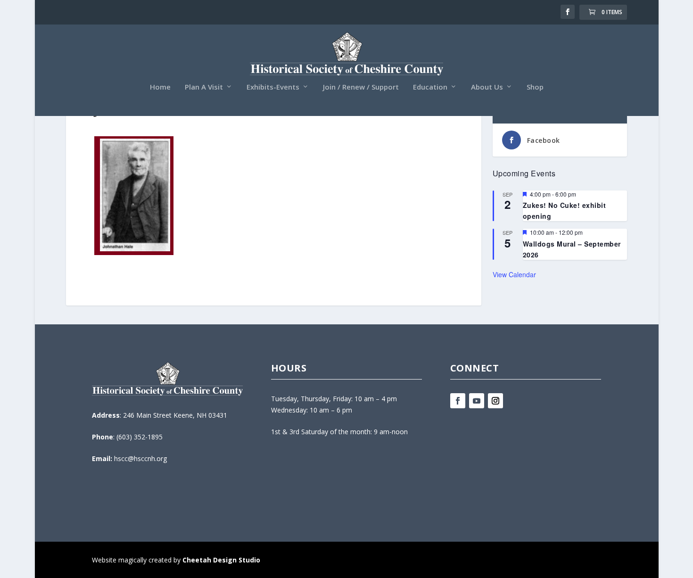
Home (160, 87)
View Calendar (514, 274)
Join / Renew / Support (361, 87)
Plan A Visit (204, 87)
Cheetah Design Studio (221, 559)
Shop (535, 87)
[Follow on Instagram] (495, 400)
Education (430, 87)
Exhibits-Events (273, 87)
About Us (487, 87)
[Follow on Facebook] (457, 400)
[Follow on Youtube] (476, 400)
